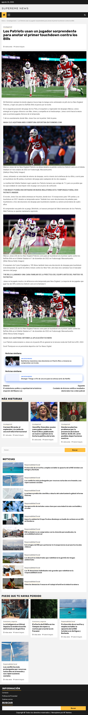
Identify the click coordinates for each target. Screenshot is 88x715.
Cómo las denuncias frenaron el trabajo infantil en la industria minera (51, 584)
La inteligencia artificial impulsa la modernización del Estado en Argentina (14, 626)
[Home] (4, 15)
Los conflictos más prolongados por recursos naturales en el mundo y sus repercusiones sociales (14, 671)
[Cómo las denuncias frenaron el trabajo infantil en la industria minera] (13, 583)
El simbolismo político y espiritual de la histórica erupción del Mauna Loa (22, 388)
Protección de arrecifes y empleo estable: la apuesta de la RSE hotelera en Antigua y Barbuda (72, 628)
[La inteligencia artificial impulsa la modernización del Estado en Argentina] (15, 608)
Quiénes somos (7, 699)
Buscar (7, 702)
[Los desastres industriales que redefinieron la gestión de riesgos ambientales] (13, 557)
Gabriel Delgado (19, 47)
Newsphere (55, 713)
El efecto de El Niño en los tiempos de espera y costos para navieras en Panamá (43, 627)
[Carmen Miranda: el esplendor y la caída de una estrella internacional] (15, 411)
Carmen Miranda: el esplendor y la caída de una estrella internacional (15, 429)
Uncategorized (7, 27)
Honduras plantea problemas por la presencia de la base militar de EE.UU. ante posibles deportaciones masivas (71, 432)
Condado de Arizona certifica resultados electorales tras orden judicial (69, 388)
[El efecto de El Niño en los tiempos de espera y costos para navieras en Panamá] (44, 608)
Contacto (5, 693)
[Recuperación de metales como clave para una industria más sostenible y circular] (13, 506)
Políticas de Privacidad (9, 696)
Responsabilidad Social (32, 465)
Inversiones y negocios (10, 621)
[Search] (84, 15)
